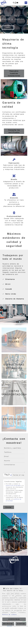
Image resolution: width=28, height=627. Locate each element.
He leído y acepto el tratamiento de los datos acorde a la (14, 498)
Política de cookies (9, 614)
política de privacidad (13, 485)
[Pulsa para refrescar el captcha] (11, 475)
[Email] (17, 2)
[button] (26, 2)
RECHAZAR (8, 624)
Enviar (9, 507)
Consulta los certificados (14, 131)
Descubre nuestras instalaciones (14, 73)
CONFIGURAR (14, 619)
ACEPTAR (21, 624)
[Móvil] (15, 2)
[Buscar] (14, 2)
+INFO (8, 27)
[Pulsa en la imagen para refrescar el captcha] (7, 475)
